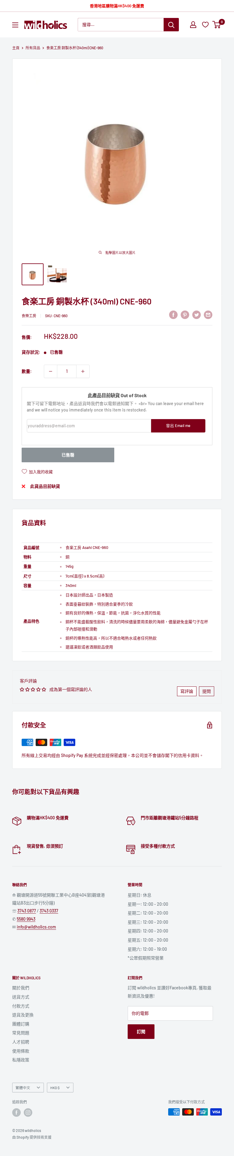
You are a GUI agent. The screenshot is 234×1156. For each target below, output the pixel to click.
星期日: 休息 (139, 894)
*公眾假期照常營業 (146, 957)
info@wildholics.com (36, 926)
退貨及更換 (23, 1014)
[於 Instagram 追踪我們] (28, 1112)
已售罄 (68, 454)
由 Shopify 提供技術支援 (31, 1137)
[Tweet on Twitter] (196, 315)
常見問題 (20, 1032)
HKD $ (55, 1087)
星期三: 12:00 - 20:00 (148, 922)
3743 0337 (49, 910)
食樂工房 (29, 316)
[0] (217, 24)
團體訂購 (20, 1023)
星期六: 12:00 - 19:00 (147, 949)
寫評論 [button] (186, 691)
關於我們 (20, 987)
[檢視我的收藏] (206, 24)
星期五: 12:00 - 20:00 (148, 940)
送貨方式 (20, 996)
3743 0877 (26, 910)
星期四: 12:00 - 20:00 (148, 930)
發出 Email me (178, 425)
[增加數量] (82, 371)
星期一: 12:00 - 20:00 (148, 904)
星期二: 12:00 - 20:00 (148, 912)
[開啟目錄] (15, 25)
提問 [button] (206, 691)
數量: (27, 371)
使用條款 (20, 1051)
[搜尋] (171, 24)
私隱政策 (20, 1059)
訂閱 (141, 1031)
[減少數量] (50, 371)
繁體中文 (23, 1087)
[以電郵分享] (208, 315)
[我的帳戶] (193, 24)
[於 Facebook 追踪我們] (16, 1112)
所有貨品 (33, 48)
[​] (185, 315)
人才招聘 (20, 1041)
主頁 (16, 48)
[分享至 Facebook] (173, 315)
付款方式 (20, 1005)
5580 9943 (26, 919)
